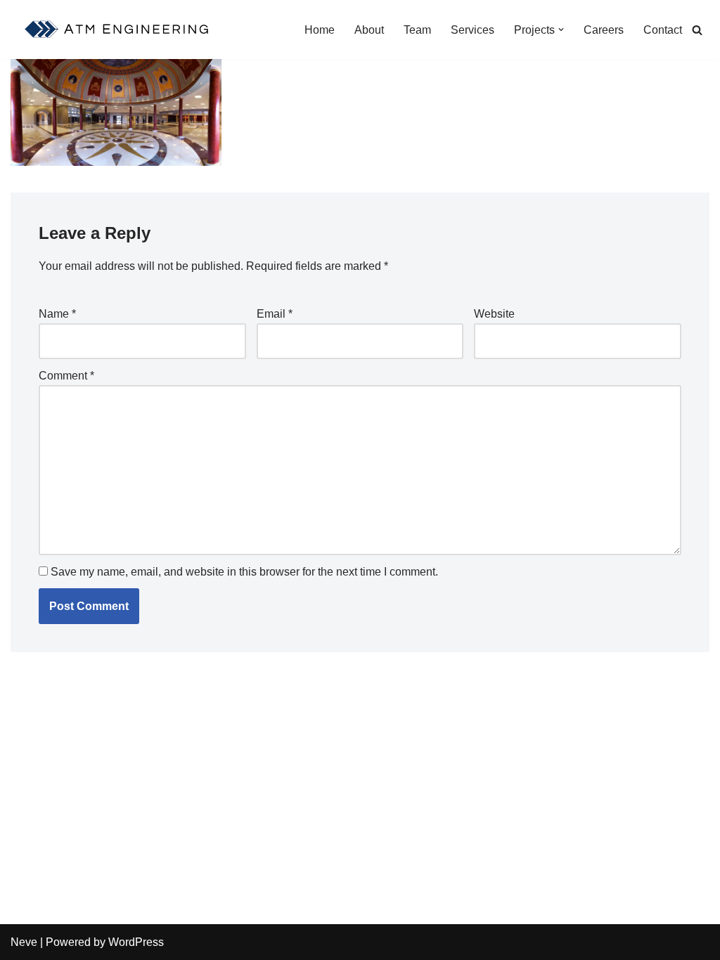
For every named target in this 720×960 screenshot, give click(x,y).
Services (472, 30)
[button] (561, 29)
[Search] (697, 30)
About (369, 30)
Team (417, 30)
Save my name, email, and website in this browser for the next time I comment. (244, 572)
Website (494, 314)
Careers (604, 30)
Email (274, 314)
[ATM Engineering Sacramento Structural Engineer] (118, 29)
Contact (662, 30)
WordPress (136, 942)
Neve (24, 942)
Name (57, 314)
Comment (66, 376)
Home (319, 30)
